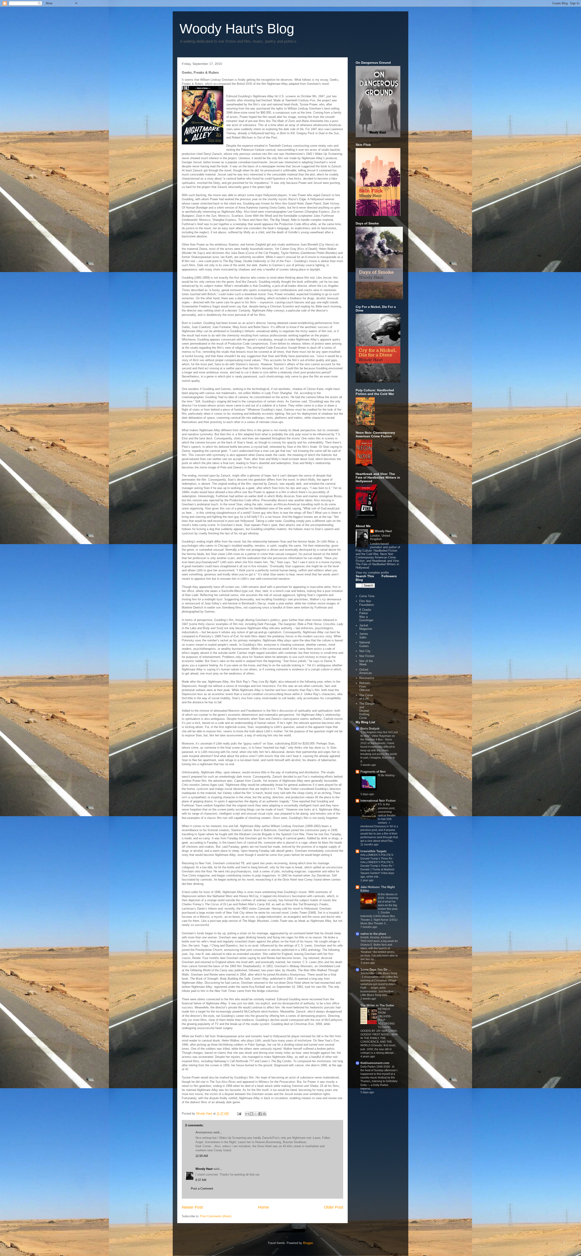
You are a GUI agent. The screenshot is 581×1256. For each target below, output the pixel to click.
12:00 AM (201, 1156)
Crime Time (366, 596)
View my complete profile (372, 572)
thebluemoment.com (374, 1063)
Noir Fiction (366, 656)
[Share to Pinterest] (264, 1114)
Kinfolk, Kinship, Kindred (375, 937)
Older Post (333, 1207)
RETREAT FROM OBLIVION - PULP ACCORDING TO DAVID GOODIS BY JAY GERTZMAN (378, 1020)
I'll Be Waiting (386, 775)
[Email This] (247, 1114)
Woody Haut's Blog (237, 28)
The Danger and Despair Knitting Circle (366, 710)
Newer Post (192, 1207)
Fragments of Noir (373, 771)
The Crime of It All (366, 697)
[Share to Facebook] (260, 1114)
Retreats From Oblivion (364, 686)
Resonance (366, 678)
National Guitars (364, 644)
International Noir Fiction (378, 800)
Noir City (365, 651)
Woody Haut (203, 1169)
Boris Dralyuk (369, 728)
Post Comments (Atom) (215, 1216)
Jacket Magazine (365, 627)
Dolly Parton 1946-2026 (375, 1066)
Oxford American (365, 671)
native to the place (373, 933)
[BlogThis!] (251, 1114)
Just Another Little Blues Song (378, 973)
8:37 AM (200, 1180)
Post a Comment (202, 1188)
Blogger (308, 1243)
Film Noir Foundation (366, 602)
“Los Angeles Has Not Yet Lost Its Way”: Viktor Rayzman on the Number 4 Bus (379, 736)
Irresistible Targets (373, 851)
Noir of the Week (366, 662)
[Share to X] (256, 1114)
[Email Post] (239, 1113)
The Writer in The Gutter (377, 1005)
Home (263, 1207)
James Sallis (363, 635)
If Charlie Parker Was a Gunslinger (366, 615)
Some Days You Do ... (375, 969)
